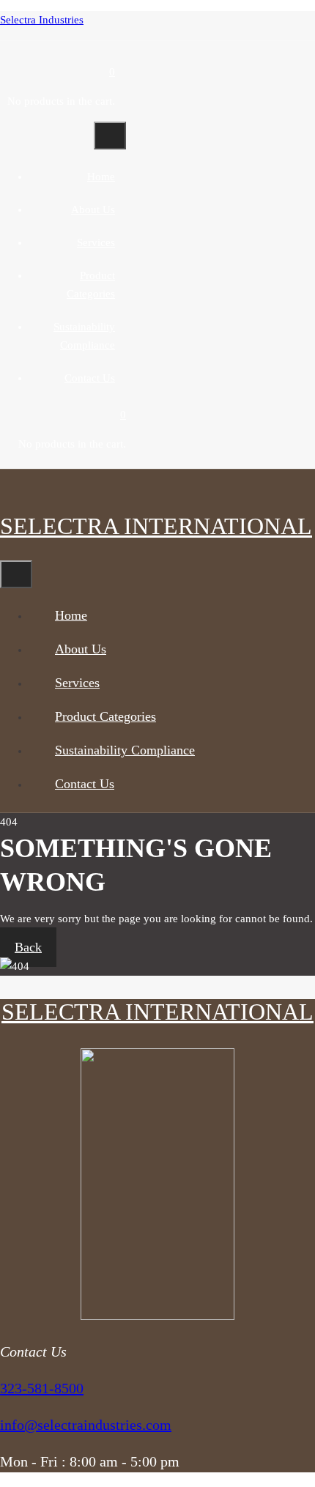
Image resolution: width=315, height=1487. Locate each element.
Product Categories (105, 716)
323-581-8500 (42, 1388)
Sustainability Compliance (125, 750)
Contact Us (89, 378)
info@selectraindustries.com (85, 1425)
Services (96, 242)
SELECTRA (156, 526)
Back (28, 947)
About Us (93, 209)
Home (101, 176)
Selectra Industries (42, 20)
